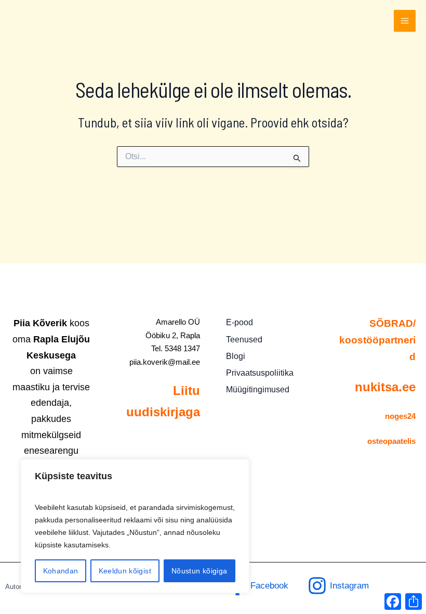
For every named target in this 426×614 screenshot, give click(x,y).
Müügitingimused (257, 389)
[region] (135, 526)
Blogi (235, 356)
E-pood (239, 322)
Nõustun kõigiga (199, 571)
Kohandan (60, 571)
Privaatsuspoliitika (260, 372)
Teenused (244, 339)
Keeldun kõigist (125, 571)
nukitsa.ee (385, 387)
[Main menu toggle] (405, 21)
